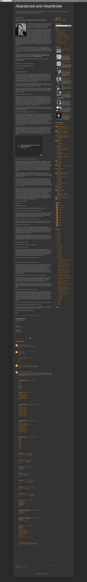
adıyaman (20, 381)
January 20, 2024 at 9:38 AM (32, 420)
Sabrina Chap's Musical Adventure (63, 173)
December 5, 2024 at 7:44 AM (28, 500)
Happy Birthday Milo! (61, 282)
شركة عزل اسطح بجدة (22, 461)
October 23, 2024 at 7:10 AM (28, 460)
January (59, 299)
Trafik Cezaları (21, 535)
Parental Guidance (60, 137)
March (59, 296)
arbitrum (20, 448)
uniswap (20, 446)
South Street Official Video (61, 42)
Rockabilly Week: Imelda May (63, 287)
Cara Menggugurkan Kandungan (33, 375)
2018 (58, 236)
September (60, 249)
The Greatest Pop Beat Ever (66, 107)
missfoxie (59, 224)
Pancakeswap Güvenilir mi (23, 413)
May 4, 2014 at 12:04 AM (30, 358)
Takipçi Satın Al (21, 534)
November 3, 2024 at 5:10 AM (28, 473)
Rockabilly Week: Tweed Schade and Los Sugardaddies (64, 289)
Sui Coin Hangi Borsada (23, 407)
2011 (58, 302)
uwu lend (20, 447)
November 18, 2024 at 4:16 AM (28, 480)
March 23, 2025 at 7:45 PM (26, 542)
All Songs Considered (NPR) (62, 131)
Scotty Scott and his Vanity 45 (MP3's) (63, 194)
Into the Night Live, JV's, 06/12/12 (62, 35)
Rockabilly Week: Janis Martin (63, 273)
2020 (58, 233)
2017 (58, 238)
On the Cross (18, 321)
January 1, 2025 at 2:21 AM (35, 510)
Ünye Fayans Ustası (22, 409)
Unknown (20, 364)
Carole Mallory (59, 143)
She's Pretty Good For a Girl (62, 176)
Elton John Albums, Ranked (66, 55)
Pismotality (59, 164)
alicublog (25, 41)
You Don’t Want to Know (20, 327)
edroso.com (17, 51)
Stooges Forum (59, 182)
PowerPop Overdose (60, 168)
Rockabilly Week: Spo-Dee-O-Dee (63, 280)
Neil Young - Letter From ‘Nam (61, 149)
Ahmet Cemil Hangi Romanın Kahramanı (26, 532)
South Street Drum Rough (61, 41)
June (59, 254)
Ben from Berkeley (22, 358)
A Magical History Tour (61, 124)
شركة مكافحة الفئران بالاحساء (23, 481)
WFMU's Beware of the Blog (62, 193)
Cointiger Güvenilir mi (22, 411)
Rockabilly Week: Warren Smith (63, 267)
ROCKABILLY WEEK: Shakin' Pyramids (64, 270)
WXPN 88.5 (59, 199)
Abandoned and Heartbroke (38, 6)
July (58, 252)
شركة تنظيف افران (22, 501)
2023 (58, 230)
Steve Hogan (60, 212)
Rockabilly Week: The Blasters (63, 264)
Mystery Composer (61, 258)
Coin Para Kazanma (22, 426)
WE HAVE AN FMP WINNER (61, 146)
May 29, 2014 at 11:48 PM (26, 364)
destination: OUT (60, 145)
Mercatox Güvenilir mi (22, 412)
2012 (58, 301)
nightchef (59, 225)
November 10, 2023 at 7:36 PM (32, 404)
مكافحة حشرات (21, 475)
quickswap (20, 442)
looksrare (20, 445)
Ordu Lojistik (21, 414)
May (58, 255)
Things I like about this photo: (63, 294)
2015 (58, 241)
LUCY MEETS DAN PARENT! (61, 20)
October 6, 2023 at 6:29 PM (31, 380)
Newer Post (18, 565)
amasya (20, 386)
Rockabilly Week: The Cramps (63, 286)
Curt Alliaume (60, 205)
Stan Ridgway (59, 180)
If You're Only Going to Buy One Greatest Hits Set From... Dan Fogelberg (66, 79)
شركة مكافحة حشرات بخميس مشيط (24, 495)
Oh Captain (58, 177)
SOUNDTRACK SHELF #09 (61, 153)
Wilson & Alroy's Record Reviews (63, 197)
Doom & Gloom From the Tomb (62, 148)
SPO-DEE (59, 210)
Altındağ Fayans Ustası (22, 415)
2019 (58, 235)
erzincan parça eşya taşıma (23, 398)
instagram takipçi (21, 512)
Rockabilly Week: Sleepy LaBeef (63, 272)
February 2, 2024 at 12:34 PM (31, 437)
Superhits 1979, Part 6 (65, 100)
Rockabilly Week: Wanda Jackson (63, 275)
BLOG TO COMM (60, 140)
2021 (58, 232)
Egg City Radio (59, 152)
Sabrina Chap (59, 171)
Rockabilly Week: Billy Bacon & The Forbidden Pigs (64, 266)
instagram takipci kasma (23, 520)
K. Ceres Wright (60, 159)
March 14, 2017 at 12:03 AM (27, 371)
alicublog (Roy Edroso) (61, 126)
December (59, 245)
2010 (58, 304)
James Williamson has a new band (62, 183)
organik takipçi (21, 529)
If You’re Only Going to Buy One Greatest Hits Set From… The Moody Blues (66, 92)
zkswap (20, 440)
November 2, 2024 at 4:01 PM (28, 466)
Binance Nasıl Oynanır (22, 431)
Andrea (59, 204)
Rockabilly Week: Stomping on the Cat (64, 276)
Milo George (60, 209)
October (59, 248)
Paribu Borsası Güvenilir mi (23, 425)
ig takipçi (20, 528)
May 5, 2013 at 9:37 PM (24, 344)
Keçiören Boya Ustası (22, 408)
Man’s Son (17, 322)
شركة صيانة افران (21, 504)
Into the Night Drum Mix (61, 33)
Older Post (49, 565)
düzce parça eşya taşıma (23, 397)
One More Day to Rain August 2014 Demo (64, 38)
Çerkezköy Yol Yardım (22, 410)
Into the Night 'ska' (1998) (61, 32)
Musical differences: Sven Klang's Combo (63, 165)
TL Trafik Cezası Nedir (22, 533)
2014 (58, 242)
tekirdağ (20, 385)
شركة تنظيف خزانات (22, 488)
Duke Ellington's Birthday (62, 262)
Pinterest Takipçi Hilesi (22, 428)
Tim (58, 214)
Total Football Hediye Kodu (23, 531)
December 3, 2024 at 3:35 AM (28, 493)
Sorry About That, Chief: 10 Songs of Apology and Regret (66, 49)
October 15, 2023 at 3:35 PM (27, 392)
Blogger (48, 573)
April (58, 257)
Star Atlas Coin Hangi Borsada (24, 424)
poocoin (20, 441)
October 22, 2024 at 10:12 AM (28, 453)
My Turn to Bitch (18, 331)
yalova (20, 384)
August (59, 251)
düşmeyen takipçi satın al (23, 530)
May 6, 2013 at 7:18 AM (30, 351)
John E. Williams (21, 351)
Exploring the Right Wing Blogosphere (22, 49)
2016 (58, 239)
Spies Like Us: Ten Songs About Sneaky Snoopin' (66, 114)
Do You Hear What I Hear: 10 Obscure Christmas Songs (66, 62)
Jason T (20, 542)
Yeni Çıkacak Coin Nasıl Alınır (24, 429)
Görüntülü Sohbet (22, 430)
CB (19, 344)
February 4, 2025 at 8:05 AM (28, 525)
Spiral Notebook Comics (61, 19)
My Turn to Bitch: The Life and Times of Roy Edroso (66, 71)
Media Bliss (59, 161)
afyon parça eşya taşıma (23, 396)
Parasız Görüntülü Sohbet (23, 423)
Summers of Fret (60, 186)
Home (34, 565)
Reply (20, 347)
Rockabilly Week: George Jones (63, 269)
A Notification (59, 187)
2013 (58, 244)
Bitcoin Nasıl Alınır (22, 427)
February (59, 297)
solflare (20, 439)
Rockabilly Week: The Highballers (63, 291)
